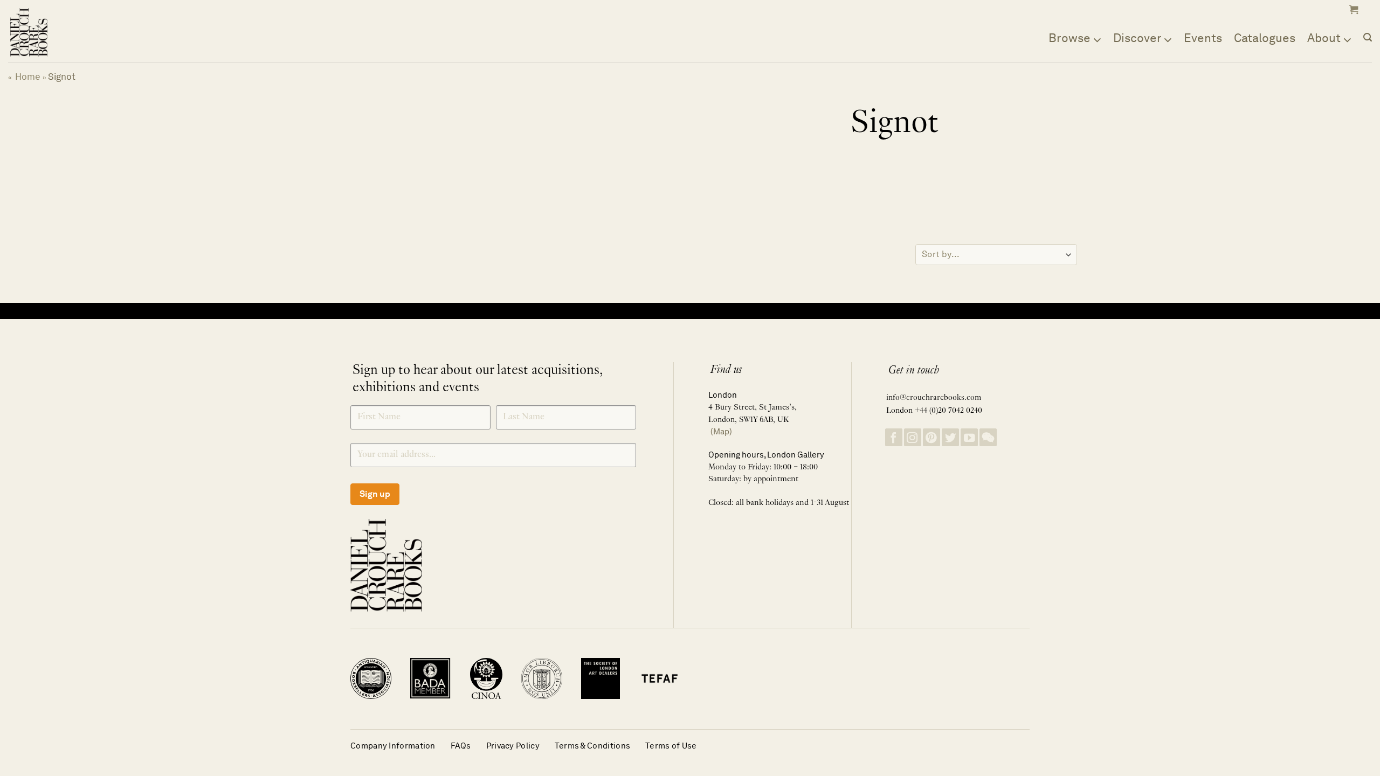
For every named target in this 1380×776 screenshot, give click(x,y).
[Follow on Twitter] (950, 437)
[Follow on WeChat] (988, 437)
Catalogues (1264, 37)
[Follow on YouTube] (969, 437)
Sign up (375, 494)
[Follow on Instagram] (912, 437)
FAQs (461, 745)
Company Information (393, 745)
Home (27, 76)
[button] (1352, 10)
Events (1203, 37)
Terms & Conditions (592, 745)
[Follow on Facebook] (893, 437)
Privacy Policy (513, 745)
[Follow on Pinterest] (931, 437)
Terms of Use (671, 745)
